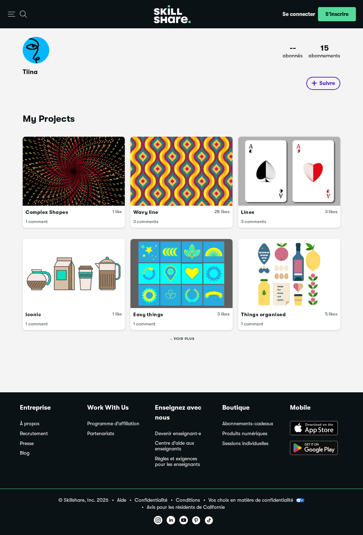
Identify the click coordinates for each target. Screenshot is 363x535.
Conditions (188, 500)
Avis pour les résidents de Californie (186, 507)
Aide (121, 500)
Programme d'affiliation (113, 423)
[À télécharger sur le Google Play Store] (316, 448)
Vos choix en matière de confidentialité (250, 500)
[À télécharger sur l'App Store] (316, 429)
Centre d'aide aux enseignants (174, 445)
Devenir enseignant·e (178, 433)
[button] (11, 14)
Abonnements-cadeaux (247, 423)
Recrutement (34, 433)
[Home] (172, 14)
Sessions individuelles (245, 443)
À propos (29, 423)
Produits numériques (244, 433)
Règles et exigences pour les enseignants (177, 461)
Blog (24, 453)
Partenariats (100, 433)
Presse (27, 443)
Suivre (327, 83)
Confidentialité (151, 500)
